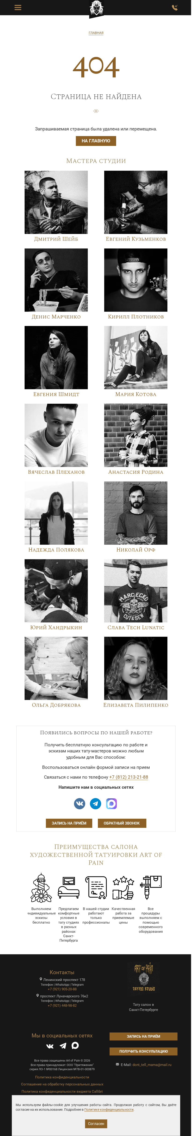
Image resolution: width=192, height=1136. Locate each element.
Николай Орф (135, 550)
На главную (96, 141)
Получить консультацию (143, 1051)
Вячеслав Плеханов (56, 472)
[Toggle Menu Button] (18, 7)
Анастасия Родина (135, 472)
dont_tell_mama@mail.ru (152, 1065)
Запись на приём (69, 823)
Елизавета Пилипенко (135, 705)
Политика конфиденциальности (62, 1077)
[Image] (56, 202)
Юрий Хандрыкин (56, 628)
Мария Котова (135, 394)
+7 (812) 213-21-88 (128, 777)
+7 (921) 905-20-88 (62, 989)
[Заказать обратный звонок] (174, 7)
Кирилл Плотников (136, 317)
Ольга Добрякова (56, 705)
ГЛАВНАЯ (96, 33)
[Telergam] (95, 803)
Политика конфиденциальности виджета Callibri (62, 1091)
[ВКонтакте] (49, 1047)
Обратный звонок (122, 823)
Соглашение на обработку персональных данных (62, 1084)
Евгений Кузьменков (136, 239)
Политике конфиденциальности (108, 1109)
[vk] (79, 803)
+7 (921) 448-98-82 (62, 1005)
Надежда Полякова (56, 550)
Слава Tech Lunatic (135, 628)
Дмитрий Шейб (56, 239)
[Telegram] (63, 1047)
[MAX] (75, 1047)
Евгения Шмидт (56, 394)
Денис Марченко (56, 317)
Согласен (96, 1123)
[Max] (111, 803)
